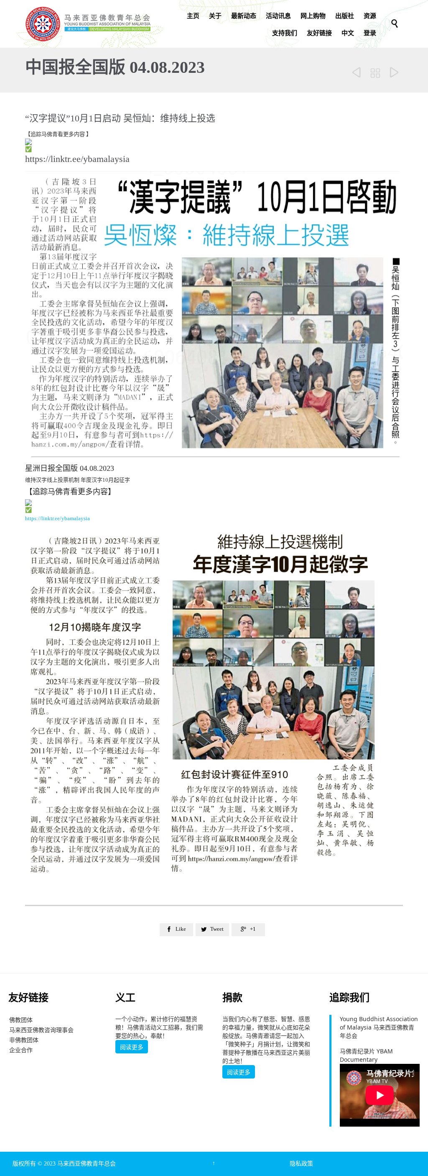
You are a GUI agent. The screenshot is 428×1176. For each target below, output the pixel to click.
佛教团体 (21, 1020)
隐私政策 (301, 1164)
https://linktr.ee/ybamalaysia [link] (77, 159)
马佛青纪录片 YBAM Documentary (366, 1055)
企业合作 (21, 1050)
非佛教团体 (23, 1040)
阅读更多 (131, 1047)
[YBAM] (87, 24)
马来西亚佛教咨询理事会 (41, 1030)
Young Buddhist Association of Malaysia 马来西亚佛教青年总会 (379, 1027)
